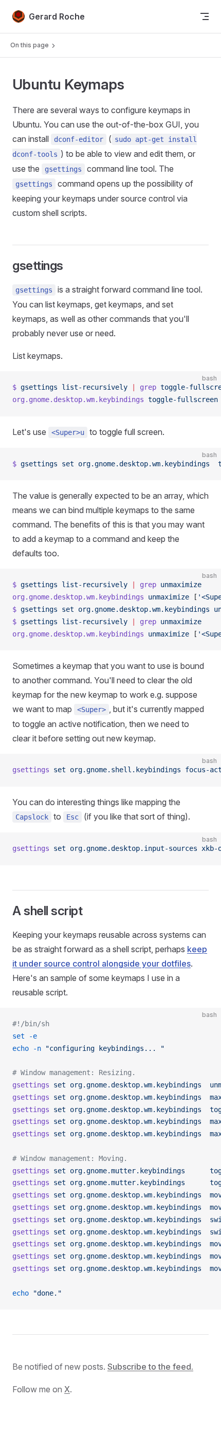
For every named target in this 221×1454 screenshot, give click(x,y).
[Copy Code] (204, 387)
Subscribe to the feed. (150, 1366)
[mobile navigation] (204, 16)
